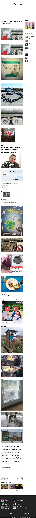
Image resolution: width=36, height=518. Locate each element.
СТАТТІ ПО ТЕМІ (3, 482)
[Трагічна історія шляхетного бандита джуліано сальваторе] (26, 58)
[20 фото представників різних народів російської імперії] (26, 44)
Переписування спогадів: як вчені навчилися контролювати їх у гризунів (8, 500)
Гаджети (29, 517)
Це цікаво (18, 517)
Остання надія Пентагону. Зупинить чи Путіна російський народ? (4, 490)
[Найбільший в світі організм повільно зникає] (26, 61)
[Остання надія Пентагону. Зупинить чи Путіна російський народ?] (4, 486)
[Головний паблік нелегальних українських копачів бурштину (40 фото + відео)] (14, 504)
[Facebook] (1, 26)
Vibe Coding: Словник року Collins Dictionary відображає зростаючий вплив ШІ (8, 504)
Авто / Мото (26, 517)
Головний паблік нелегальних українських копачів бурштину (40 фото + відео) (20, 504)
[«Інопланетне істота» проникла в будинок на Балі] (26, 41)
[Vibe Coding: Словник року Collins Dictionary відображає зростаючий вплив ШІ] (2, 504)
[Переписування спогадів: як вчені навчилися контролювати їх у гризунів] (2, 501)
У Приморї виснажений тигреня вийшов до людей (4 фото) (6, 479)
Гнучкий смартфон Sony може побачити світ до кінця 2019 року (32, 54)
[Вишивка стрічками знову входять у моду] (12, 486)
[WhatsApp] (6, 26)
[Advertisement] (18, 12)
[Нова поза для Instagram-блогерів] (30, 25)
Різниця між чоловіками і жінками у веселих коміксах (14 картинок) (20, 507)
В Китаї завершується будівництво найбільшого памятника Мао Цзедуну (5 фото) (18, 479)
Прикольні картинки (14, 517)
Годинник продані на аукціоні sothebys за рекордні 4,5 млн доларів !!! (20, 500)
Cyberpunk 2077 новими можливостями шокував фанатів (19, 490)
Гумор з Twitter (30, 50)
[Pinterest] (4, 26)
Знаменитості (23, 517)
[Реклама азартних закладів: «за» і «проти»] (26, 48)
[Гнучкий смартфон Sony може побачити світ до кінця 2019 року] (26, 54)
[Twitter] (3, 26)
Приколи (20, 517)
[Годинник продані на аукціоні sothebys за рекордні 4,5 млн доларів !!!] (14, 501)
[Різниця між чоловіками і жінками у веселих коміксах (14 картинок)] (14, 507)
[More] (8, 26)
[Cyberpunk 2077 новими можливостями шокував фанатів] (19, 486)
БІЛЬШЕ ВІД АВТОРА (8, 482)
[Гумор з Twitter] (26, 51)
